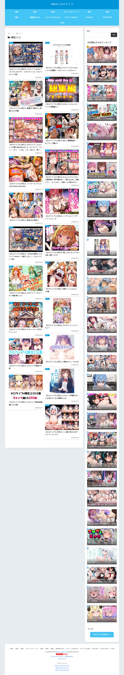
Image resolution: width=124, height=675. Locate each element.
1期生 (17, 648)
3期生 (41, 648)
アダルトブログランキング (62, 665)
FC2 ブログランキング (62, 668)
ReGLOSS (95, 648)
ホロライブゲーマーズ (32, 648)
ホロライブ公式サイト (102, 635)
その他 (112, 648)
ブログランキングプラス (62, 670)
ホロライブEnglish (85, 648)
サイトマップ (62, 658)
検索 (88, 31)
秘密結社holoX (60, 648)
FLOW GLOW (104, 648)
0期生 (11, 648)
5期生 (52, 648)
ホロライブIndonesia (72, 648)
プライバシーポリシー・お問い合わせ (62, 656)
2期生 (22, 648)
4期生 (47, 648)
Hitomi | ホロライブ (61, 651)
